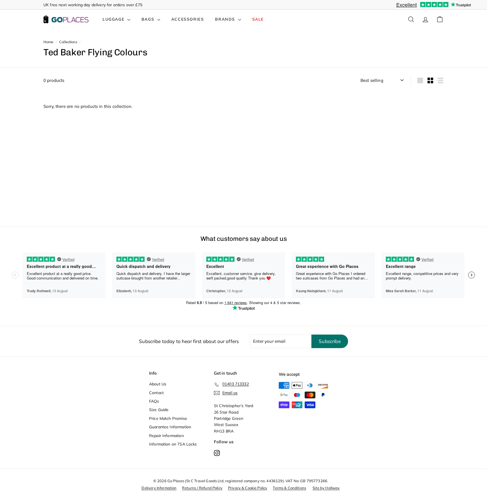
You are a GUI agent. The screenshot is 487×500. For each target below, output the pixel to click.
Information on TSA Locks (173, 444)
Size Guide (159, 409)
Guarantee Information (170, 426)
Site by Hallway (326, 488)
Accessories (187, 19)
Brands (225, 19)
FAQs (154, 401)
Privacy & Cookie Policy (247, 488)
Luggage (114, 19)
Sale (258, 19)
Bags (148, 19)
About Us (157, 384)
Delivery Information (158, 488)
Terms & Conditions (289, 488)
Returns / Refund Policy (202, 488)
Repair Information (166, 435)
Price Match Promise (168, 418)
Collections (68, 42)
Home (48, 42)
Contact (156, 392)
